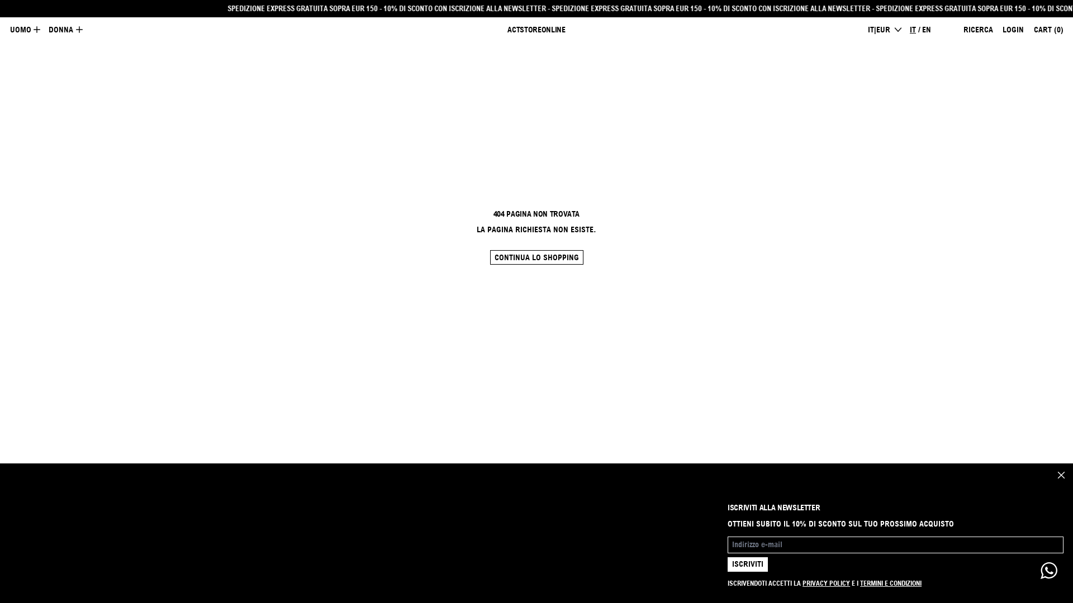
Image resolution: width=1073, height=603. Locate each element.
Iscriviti (747, 563)
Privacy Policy (826, 583)
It (913, 29)
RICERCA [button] (978, 29)
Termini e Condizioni (891, 583)
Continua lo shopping (537, 257)
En (926, 29)
